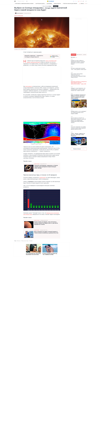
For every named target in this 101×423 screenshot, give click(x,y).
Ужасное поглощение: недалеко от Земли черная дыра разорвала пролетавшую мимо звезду (46, 167)
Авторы (82, 3)
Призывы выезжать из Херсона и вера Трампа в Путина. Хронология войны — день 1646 (79, 82)
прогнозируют (28, 86)
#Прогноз (19, 240)
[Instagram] (81, 1)
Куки (50, 6)
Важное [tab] (84, 54)
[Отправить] (27, 1)
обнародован (42, 177)
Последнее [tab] (73, 54)
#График (31, 240)
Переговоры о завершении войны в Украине (24, 3)
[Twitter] (80, 1)
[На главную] (50, 1)
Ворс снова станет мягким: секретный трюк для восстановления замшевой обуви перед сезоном (78, 75)
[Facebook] (73, 1)
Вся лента (73, 57)
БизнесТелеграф (57, 3)
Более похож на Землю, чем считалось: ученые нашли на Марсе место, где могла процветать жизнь (46, 223)
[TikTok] (83, 1)
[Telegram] (77, 1)
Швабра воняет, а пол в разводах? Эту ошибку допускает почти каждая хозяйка (78, 112)
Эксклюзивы (49, 3)
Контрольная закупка (40, 3)
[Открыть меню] (15, 1)
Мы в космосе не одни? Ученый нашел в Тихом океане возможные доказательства (46, 232)
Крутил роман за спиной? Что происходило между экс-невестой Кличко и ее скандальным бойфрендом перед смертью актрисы (78, 120)
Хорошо (55, 6)
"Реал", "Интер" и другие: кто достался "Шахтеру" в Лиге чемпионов (78, 134)
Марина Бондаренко (20, 13)
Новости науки (36, 220)
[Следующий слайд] (87, 4)
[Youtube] (78, 1)
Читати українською (18, 15)
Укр (86, 1)
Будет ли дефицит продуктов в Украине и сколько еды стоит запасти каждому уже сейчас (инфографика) (78, 96)
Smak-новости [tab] (79, 54)
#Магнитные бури (25, 240)
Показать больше (77, 148)
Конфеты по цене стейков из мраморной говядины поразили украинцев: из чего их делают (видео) (78, 62)
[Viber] (75, 1)
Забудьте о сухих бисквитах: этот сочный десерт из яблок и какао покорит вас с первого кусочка (78, 89)
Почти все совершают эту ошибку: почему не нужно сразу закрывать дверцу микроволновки (78, 128)
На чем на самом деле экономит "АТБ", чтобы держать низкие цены (78, 69)
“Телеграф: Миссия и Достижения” (70, 3)
